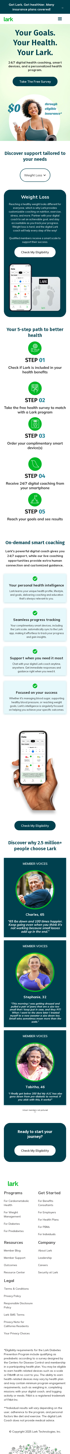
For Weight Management (12, 1214)
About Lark (45, 1250)
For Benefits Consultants (45, 1203)
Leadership (45, 1258)
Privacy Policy (12, 1296)
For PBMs (44, 1227)
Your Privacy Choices (17, 1333)
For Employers (47, 1212)
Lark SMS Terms (14, 1314)
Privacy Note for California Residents (16, 1324)
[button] (61, 19)
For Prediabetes (14, 1231)
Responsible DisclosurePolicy (18, 1305)
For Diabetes (12, 1224)
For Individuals (47, 1234)
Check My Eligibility (35, 252)
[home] (8, 19)
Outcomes (10, 1265)
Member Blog (12, 1250)
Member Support (14, 1258)
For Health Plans (48, 1219)
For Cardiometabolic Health (16, 1203)
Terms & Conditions (16, 1288)
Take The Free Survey (35, 81)
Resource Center (14, 1272)
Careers (43, 1265)
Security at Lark (48, 1272)
